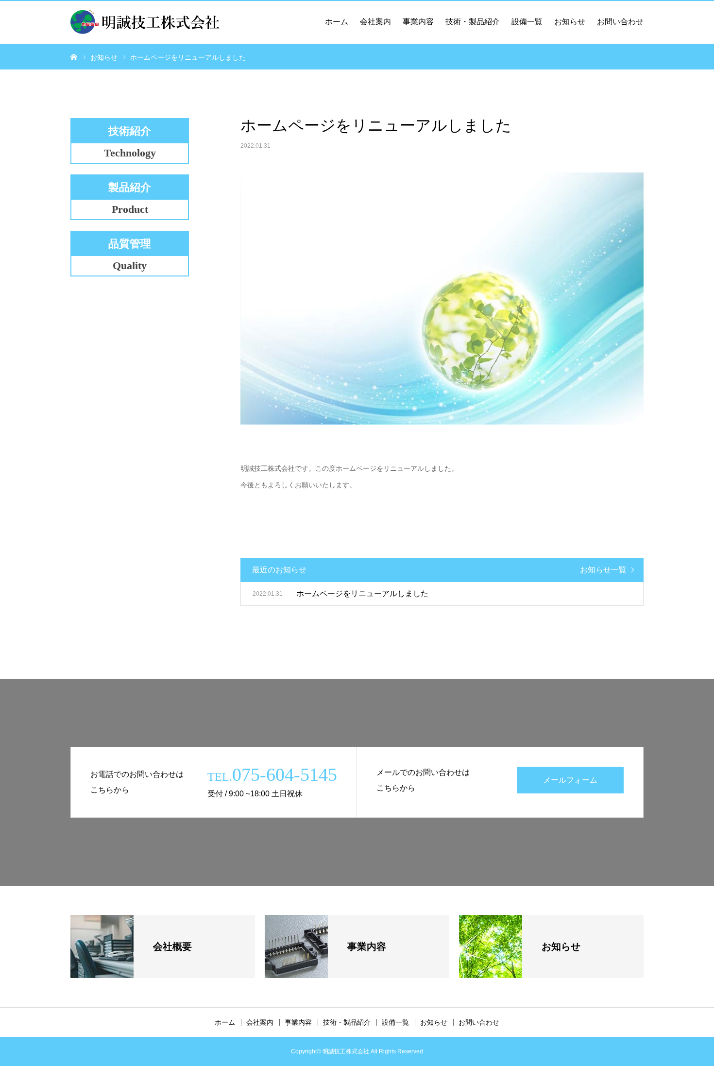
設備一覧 (527, 21)
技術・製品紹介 (472, 21)
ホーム (336, 21)
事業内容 (418, 21)
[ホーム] (73, 56)
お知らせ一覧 (603, 570)
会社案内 (375, 21)
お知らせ (569, 21)
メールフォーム (570, 780)
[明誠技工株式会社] (145, 22)
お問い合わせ (620, 21)
